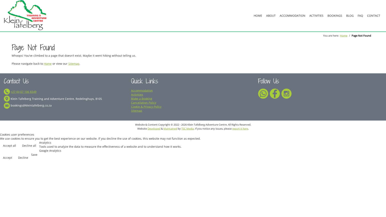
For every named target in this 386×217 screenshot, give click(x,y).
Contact (373, 15)
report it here (240, 128)
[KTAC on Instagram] (286, 93)
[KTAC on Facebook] (275, 93)
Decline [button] (23, 158)
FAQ (360, 15)
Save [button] (34, 155)
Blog (350, 15)
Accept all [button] (9, 145)
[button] (377, 200)
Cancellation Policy (143, 102)
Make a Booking (141, 98)
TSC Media (187, 128)
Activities (316, 15)
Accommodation (292, 15)
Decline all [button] (29, 145)
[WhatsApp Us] (263, 93)
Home (258, 15)
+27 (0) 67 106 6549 (23, 92)
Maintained (170, 128)
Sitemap (73, 64)
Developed (154, 128)
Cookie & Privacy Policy (146, 106)
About (271, 15)
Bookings (334, 15)
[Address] (7, 99)
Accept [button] (7, 158)
